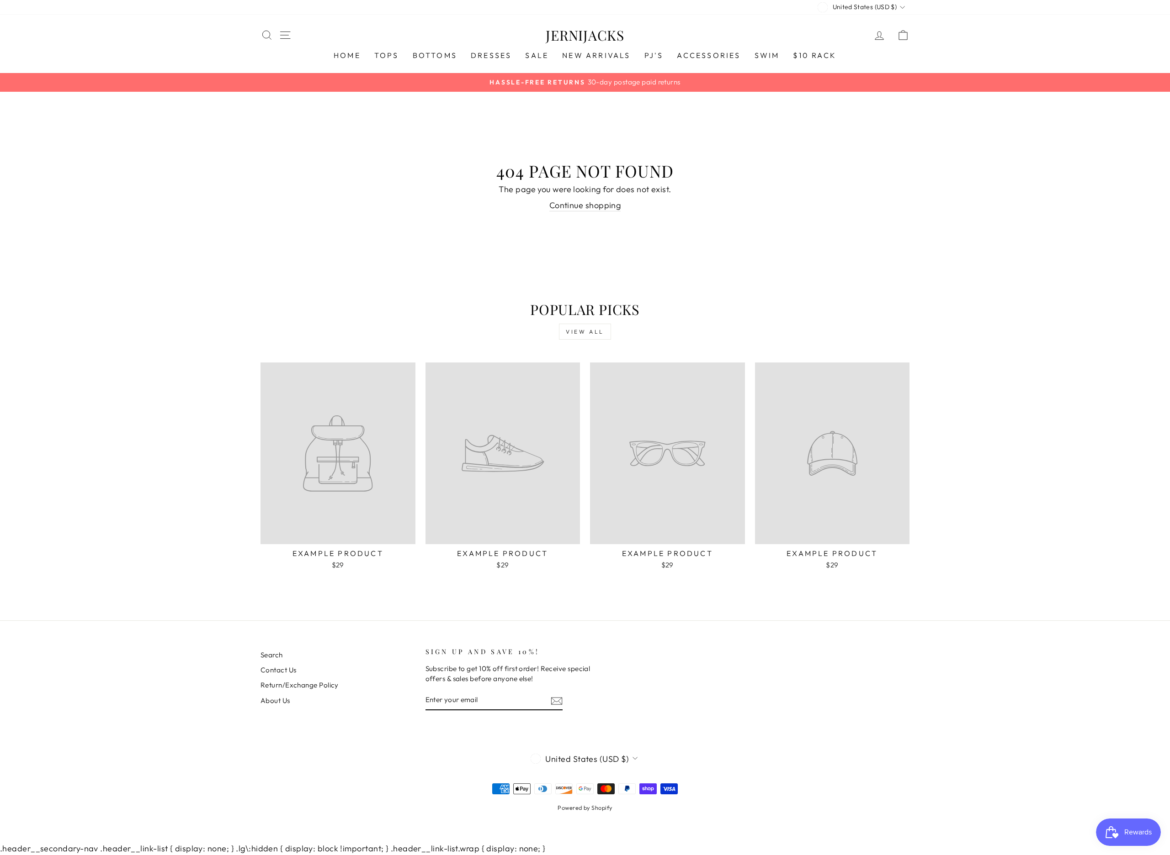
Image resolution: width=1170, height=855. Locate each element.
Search (272, 654)
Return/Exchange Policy (300, 685)
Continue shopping (585, 205)
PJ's (654, 55)
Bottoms (435, 55)
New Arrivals (596, 55)
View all (585, 331)
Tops (386, 55)
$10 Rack (814, 55)
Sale (536, 55)
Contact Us (279, 670)
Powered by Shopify (585, 807)
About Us (275, 700)
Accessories (708, 55)
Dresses (491, 55)
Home (347, 55)
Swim (767, 55)
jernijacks (585, 35)
